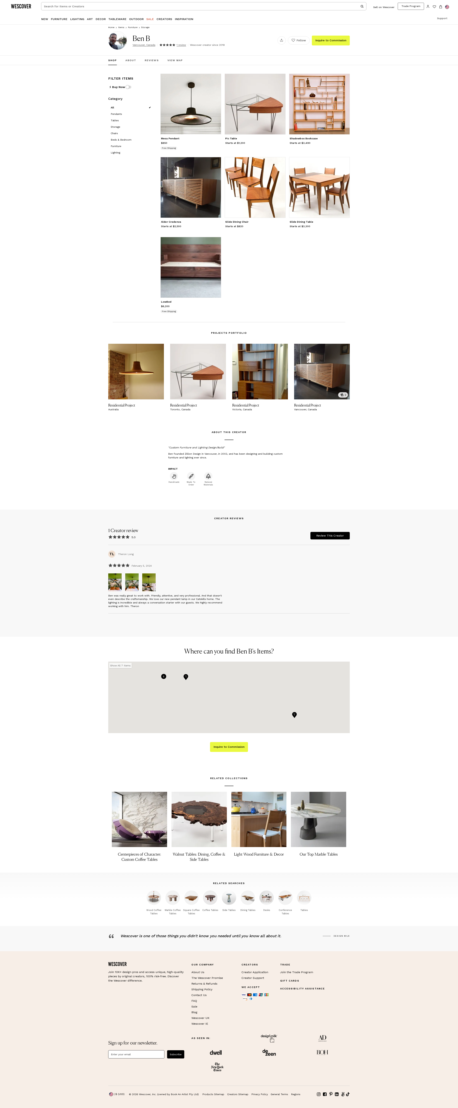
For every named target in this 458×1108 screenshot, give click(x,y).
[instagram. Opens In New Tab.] (319, 1094)
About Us (197, 972)
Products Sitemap (213, 1094)
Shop (112, 60)
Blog (194, 1012)
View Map (175, 60)
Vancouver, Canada (144, 44)
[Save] (216, 78)
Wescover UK (200, 1018)
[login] (428, 6)
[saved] (434, 7)
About (130, 60)
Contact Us (199, 995)
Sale (194, 1006)
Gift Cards (289, 980)
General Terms (279, 1094)
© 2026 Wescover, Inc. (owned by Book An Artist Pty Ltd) (164, 1094)
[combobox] (203, 6)
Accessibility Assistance (302, 988)
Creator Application (255, 972)
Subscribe (176, 1054)
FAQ (194, 1000)
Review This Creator (330, 535)
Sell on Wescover (383, 7)
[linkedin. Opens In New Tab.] (337, 1094)
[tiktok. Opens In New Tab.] (348, 1094)
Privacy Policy (259, 1094)
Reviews (152, 60)
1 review (181, 44)
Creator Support (253, 978)
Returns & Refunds (204, 983)
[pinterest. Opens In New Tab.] (331, 1094)
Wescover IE (199, 1023)
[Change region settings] (447, 7)
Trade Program (410, 6)
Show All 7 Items (120, 665)
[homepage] (22, 6)
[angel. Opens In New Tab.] (343, 1094)
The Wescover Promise (207, 978)
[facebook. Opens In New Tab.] (325, 1094)
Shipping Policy (201, 989)
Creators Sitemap (237, 1094)
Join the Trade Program (296, 972)
